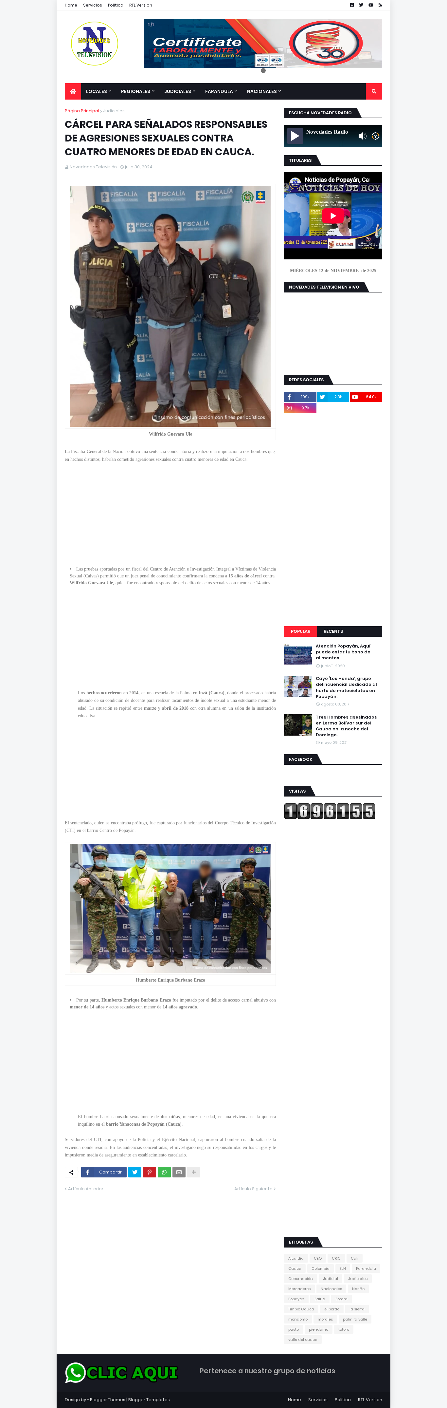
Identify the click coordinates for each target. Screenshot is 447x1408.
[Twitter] (134, 1172)
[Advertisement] (170, 509)
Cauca (294, 1268)
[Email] (179, 1172)
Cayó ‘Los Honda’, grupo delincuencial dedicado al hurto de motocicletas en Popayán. (346, 688)
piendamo (318, 1329)
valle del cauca (302, 1339)
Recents (333, 631)
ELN (343, 1268)
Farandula (366, 1268)
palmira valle (355, 1319)
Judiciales (114, 111)
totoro (343, 1329)
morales (325, 1319)
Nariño (358, 1288)
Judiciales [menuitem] (177, 91)
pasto (293, 1329)
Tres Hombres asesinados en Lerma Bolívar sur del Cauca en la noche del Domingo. (346, 726)
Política (343, 1400)
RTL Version (140, 5)
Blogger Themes (107, 1400)
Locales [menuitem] (96, 91)
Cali (354, 1258)
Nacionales (331, 1288)
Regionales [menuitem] (135, 91)
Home (71, 5)
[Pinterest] (149, 1172)
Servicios (92, 5)
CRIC (336, 1258)
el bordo (331, 1309)
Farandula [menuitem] (219, 91)
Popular (300, 631)
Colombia (321, 1268)
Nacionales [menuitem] (262, 91)
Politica (115, 5)
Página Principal (82, 111)
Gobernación (300, 1278)
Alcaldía (296, 1258)
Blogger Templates (149, 1400)
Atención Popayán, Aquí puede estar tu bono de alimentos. (343, 652)
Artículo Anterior (85, 1189)
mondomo (298, 1319)
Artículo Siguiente (253, 1189)
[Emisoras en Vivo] (375, 136)
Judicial (330, 1278)
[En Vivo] (295, 136)
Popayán (296, 1299)
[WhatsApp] (164, 1172)
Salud (319, 1299)
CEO (318, 1258)
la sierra (357, 1309)
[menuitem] (73, 91)
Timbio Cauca (301, 1309)
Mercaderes (299, 1288)
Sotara (341, 1299)
